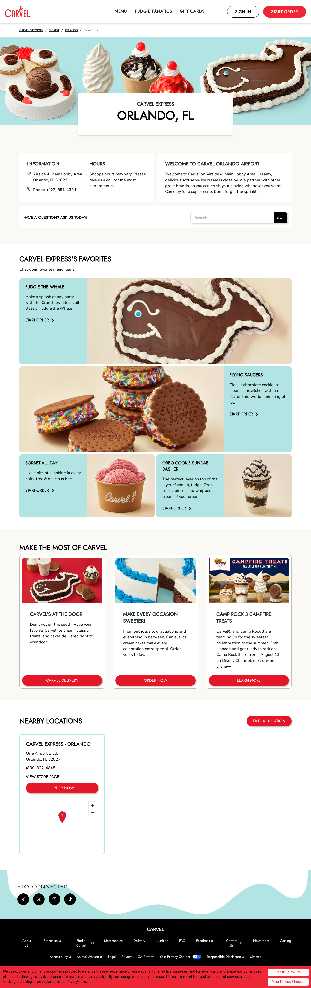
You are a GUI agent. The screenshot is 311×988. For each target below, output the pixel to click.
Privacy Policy (77, 982)
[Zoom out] (92, 812)
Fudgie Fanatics (153, 11)
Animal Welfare (88, 956)
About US (26, 943)
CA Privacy (146, 956)
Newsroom (261, 940)
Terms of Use (188, 977)
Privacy (126, 956)
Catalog (285, 940)
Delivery (139, 940)
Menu (121, 11)
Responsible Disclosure (224, 956)
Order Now (155, 680)
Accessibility (59, 956)
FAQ (182, 940)
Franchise (51, 940)
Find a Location (269, 721)
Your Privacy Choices (175, 956)
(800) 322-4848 (40, 767)
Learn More (249, 680)
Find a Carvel (81, 943)
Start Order (284, 12)
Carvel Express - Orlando (58, 744)
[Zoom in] (92, 805)
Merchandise (113, 940)
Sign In (243, 12)
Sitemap (256, 956)
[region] (62, 823)
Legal (112, 956)
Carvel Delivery (62, 680)
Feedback (203, 940)
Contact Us (231, 943)
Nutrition (162, 940)
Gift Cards (192, 11)
